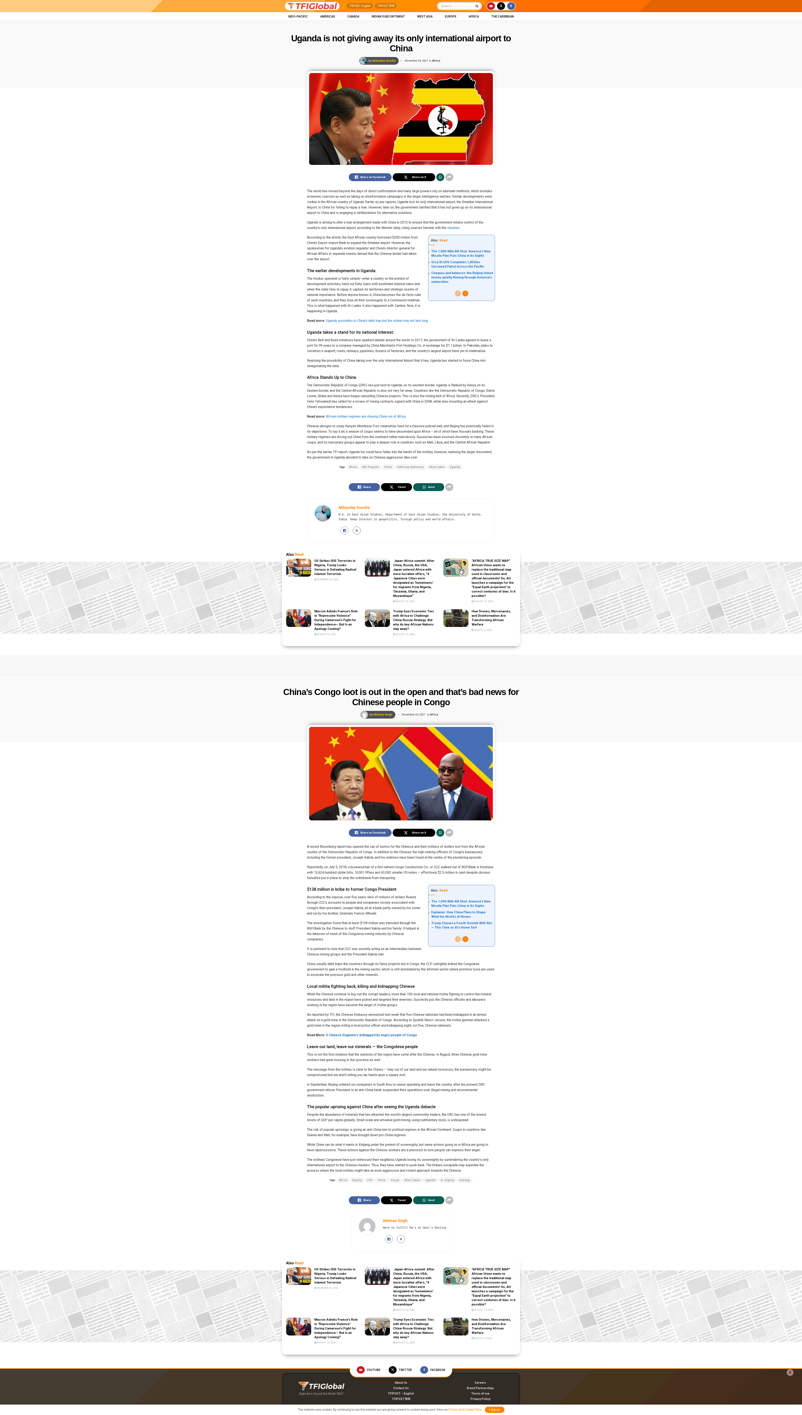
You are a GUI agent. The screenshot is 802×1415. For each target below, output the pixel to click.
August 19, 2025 (483, 601)
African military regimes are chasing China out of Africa (366, 416)
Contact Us (401, 1388)
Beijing (357, 1180)
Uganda (455, 467)
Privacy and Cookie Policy (465, 1409)
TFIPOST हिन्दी (385, 6)
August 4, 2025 (482, 630)
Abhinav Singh (382, 714)
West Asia (425, 16)
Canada (353, 16)
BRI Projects (370, 467)
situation (453, 228)
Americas (327, 16)
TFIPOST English (360, 6)
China (388, 467)
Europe (450, 16)
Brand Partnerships (480, 1388)
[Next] (465, 293)
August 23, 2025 (404, 601)
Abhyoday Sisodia (384, 60)
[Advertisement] (401, 663)
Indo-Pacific (298, 16)
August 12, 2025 (404, 634)
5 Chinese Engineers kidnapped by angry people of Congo (371, 1035)
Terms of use (480, 1393)
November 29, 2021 (416, 60)
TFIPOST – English (401, 1393)
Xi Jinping (447, 1180)
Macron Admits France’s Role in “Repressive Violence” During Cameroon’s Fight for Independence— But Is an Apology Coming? (336, 620)
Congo (395, 1180)
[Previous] (458, 293)
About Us (401, 1382)
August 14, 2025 (326, 634)
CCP (370, 1180)
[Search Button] (477, 6)
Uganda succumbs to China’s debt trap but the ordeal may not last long (377, 321)
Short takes (437, 467)
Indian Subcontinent (388, 16)
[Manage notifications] (790, 1372)
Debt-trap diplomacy (410, 467)
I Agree (494, 1409)
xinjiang (464, 1180)
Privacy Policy (480, 1399)
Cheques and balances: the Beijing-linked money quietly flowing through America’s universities (462, 277)
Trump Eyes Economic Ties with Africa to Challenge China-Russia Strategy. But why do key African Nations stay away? (413, 620)
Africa (474, 16)
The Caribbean (502, 16)
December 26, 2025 (327, 579)
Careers (480, 1382)
